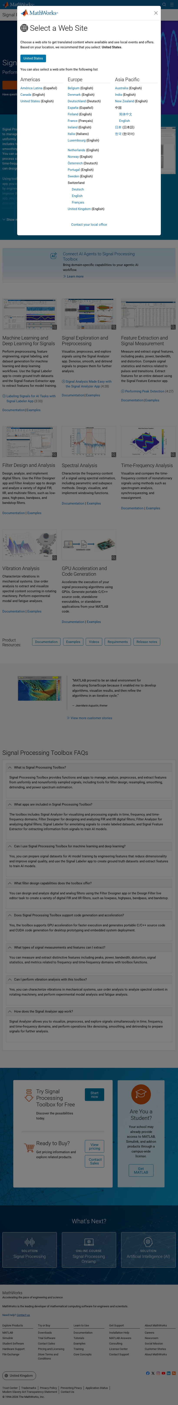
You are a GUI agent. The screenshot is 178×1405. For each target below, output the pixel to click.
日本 (118, 127)
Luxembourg (77, 140)
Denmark (74, 95)
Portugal (74, 170)
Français (78, 202)
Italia (71, 134)
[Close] (156, 13)
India (118, 95)
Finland (73, 114)
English (77, 196)
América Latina (31, 88)
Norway (73, 157)
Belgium (73, 88)
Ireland (72, 127)
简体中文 (125, 114)
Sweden (73, 176)
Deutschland (77, 101)
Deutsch (78, 189)
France (72, 121)
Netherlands (76, 150)
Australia (121, 88)
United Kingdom (79, 209)
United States (30, 101)
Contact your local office (89, 225)
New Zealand (124, 101)
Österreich (75, 163)
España (73, 108)
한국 (118, 134)
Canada (25, 95)
